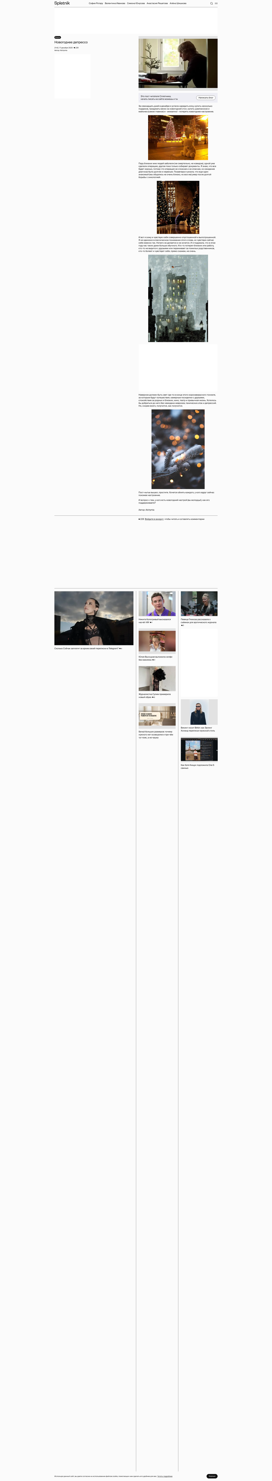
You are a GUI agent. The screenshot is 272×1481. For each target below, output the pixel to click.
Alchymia (150, 510)
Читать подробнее (164, 1476)
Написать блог (205, 97)
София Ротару (96, 3)
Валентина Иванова (115, 3)
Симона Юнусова (136, 3)
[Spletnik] (62, 3)
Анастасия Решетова (157, 3)
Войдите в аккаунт (154, 519)
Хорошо (212, 1476)
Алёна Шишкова (178, 3)
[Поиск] (211, 3)
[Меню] (216, 3)
